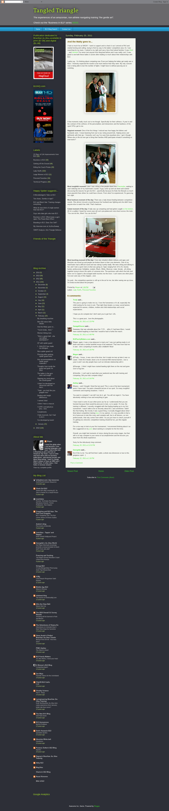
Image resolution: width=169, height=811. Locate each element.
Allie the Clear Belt (43, 604)
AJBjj (38, 577)
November (42, 288)
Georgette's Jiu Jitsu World (46, 543)
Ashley (75, 383)
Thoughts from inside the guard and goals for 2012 (46, 368)
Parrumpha (121, 186)
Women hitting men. (44, 333)
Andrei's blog (41, 524)
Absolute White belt (43, 739)
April (40, 310)
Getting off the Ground (41, 164)
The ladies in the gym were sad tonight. (45, 374)
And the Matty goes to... (46, 327)
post (90, 429)
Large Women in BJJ (40, 174)
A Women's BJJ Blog (44, 665)
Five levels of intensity (43, 526)
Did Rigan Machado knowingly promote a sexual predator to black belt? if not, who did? (47, 547)
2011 (38, 282)
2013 (38, 276)
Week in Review (41, 589)
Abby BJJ (39, 763)
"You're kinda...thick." (45, 330)
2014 (38, 272)
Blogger (96, 806)
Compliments (42, 412)
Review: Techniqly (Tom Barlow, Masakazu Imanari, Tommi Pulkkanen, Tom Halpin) (46, 503)
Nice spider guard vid (44, 351)
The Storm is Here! (42, 650)
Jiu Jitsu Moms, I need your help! (47, 659)
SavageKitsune (78, 326)
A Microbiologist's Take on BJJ (44, 195)
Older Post (129, 471)
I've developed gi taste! (45, 420)
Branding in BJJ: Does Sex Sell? (45, 223)
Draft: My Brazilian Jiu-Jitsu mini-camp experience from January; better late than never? (47, 705)
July (39, 300)
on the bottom (128, 209)
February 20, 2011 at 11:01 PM (84, 445)
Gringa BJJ (40, 566)
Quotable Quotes (41, 733)
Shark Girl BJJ (41, 488)
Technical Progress (40, 182)
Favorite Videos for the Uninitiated (47, 676)
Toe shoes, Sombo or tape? (43, 199)
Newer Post (72, 471)
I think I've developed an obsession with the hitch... (46, 385)
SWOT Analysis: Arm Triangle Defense (47, 230)
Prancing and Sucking (44, 555)
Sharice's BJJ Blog (43, 772)
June (40, 303)
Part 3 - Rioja (40, 693)
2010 (38, 428)
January (41, 424)
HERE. (75, 22)
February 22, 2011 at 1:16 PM (83, 458)
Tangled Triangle (55, 10)
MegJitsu (39, 767)
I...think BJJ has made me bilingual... (45, 347)
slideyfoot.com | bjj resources (47, 480)
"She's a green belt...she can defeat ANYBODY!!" (46, 338)
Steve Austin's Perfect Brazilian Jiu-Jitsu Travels (46, 636)
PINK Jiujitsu (41, 648)
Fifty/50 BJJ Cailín (43, 682)
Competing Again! (42, 667)
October (41, 291)
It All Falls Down (41, 716)
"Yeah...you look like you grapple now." (46, 391)
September (42, 294)
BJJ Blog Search (51, 29)
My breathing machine (45, 318)
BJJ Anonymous (42, 722)
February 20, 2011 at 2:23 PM (83, 321)
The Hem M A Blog (43, 714)
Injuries (38, 750)
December (42, 285)
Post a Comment (77, 463)
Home (38, 29)
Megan (75, 354)
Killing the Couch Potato (42, 167)
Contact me (66, 29)
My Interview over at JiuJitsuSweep (46, 226)
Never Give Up (41, 606)
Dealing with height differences (44, 396)
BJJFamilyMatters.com (81, 339)
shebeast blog (41, 596)
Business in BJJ (39, 160)
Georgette (76, 450)
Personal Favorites (89, 290)
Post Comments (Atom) (105, 477)
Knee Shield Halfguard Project (46, 536)
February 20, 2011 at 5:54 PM (83, 378)
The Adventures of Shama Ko (47, 625)
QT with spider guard (44, 343)
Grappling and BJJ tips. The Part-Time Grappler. (47, 512)
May (40, 306)
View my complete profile (42, 467)
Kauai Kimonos (42, 776)
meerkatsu (40, 499)
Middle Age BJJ (42, 587)
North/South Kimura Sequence (46, 482)
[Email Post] (94, 287)
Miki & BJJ (40, 781)
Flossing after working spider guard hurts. (45, 355)
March (40, 313)
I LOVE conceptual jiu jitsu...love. (45, 408)
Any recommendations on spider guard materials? (46, 361)
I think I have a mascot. (45, 404)
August (41, 297)
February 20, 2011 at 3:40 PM (83, 335)
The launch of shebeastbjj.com (46, 597)
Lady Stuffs (77, 290)
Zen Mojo (39, 674)
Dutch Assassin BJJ (43, 731)
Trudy (75, 300)
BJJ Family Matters (43, 657)
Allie (131, 50)
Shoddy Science (42, 691)
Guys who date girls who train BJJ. (45, 213)
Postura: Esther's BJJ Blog (46, 748)
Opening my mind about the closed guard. (45, 379)
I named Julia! (42, 400)
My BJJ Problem (41, 724)
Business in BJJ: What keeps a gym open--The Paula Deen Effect (46, 218)
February (41, 316)
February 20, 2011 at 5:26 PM (83, 350)
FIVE (37, 684)
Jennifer (75, 52)
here (97, 413)
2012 (38, 279)
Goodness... (40, 741)
